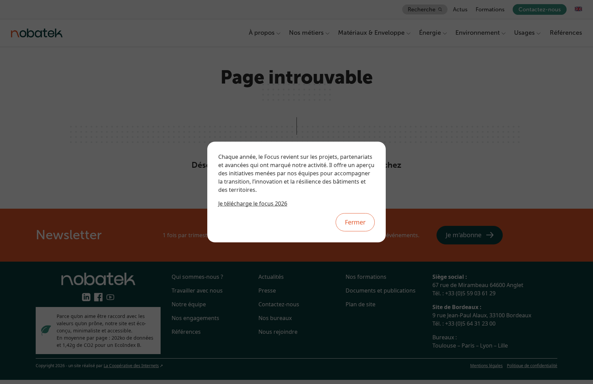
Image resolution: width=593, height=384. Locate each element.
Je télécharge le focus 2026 (252, 203)
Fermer (355, 222)
